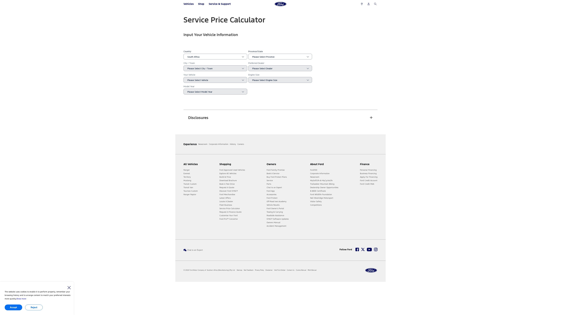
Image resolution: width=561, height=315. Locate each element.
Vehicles (188, 4)
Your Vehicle (189, 75)
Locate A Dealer (226, 201)
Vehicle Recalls (273, 205)
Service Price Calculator (229, 208)
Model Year (188, 87)
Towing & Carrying (275, 212)
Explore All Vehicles (227, 173)
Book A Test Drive (227, 184)
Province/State (255, 51)
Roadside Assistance (275, 215)
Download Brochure (228, 180)
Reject (34, 307)
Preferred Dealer (256, 63)
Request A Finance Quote (230, 212)
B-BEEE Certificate (318, 191)
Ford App (271, 191)
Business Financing (368, 173)
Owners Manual (273, 222)
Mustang (187, 180)
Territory (187, 177)
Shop (201, 4)
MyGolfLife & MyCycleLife (321, 180)
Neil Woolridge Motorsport (321, 198)
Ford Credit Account (368, 180)
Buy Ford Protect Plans (277, 177)
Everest (186, 173)
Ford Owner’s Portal (275, 208)
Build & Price (225, 177)
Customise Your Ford (228, 215)
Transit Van (188, 187)
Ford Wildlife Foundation (321, 194)
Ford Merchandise (227, 194)
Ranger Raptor (189, 194)
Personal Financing (368, 170)
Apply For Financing (369, 177)
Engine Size (253, 75)
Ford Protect (272, 198)
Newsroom (314, 177)
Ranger (186, 170)
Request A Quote (226, 187)
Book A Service (273, 173)
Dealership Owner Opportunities (324, 187)
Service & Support (220, 4)
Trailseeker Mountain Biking (322, 184)
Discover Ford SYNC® (228, 191)
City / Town (189, 63)
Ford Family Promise (276, 170)
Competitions (316, 205)
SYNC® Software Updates (278, 219)
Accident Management (276, 226)
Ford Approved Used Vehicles (232, 170)
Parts (269, 184)
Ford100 (313, 170)
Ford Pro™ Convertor (228, 219)
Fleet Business (225, 205)
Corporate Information (320, 173)
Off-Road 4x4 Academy (276, 201)
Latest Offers (225, 198)
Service (270, 180)
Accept (13, 307)
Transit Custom (190, 184)
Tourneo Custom (190, 191)
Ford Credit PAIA (367, 184)
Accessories (271, 194)
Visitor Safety (316, 201)
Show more (21, 299)
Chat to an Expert (274, 187)
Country (187, 51)
